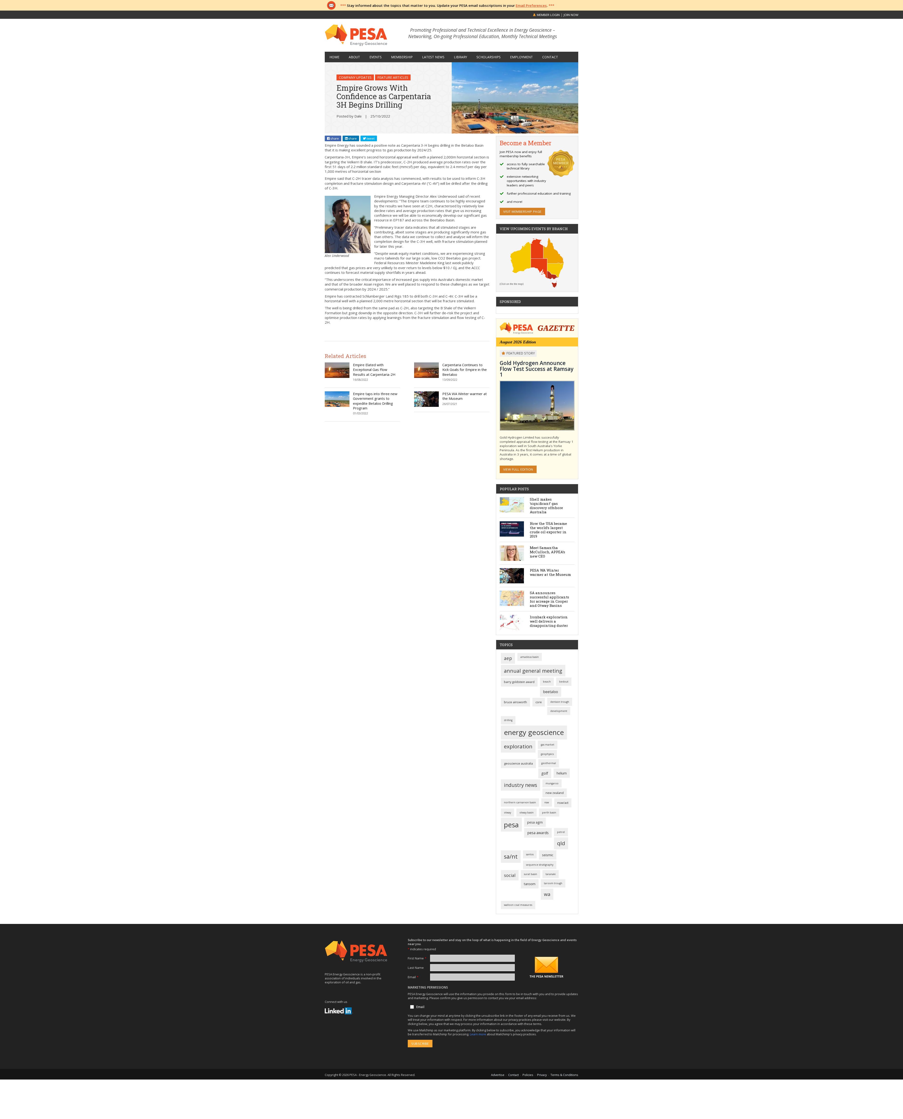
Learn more (478, 1034)
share (334, 138)
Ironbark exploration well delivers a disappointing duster (549, 621)
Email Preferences (531, 5)
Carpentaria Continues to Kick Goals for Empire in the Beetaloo (464, 369)
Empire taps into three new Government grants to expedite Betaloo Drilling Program (375, 400)
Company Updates (355, 77)
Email (413, 977)
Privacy (542, 1075)
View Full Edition (518, 469)
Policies (528, 1075)
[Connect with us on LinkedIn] (339, 1010)
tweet (370, 138)
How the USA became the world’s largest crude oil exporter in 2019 (548, 529)
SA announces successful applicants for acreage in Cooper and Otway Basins (549, 599)
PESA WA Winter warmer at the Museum (550, 572)
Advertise (497, 1075)
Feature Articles (392, 77)
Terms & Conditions (564, 1075)
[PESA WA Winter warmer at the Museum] (426, 405)
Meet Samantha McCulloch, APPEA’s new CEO (547, 552)
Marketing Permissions (428, 987)
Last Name (416, 968)
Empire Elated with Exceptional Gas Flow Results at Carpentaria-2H (374, 369)
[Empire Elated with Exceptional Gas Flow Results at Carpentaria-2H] (337, 376)
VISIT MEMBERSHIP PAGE (522, 211)
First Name (417, 958)
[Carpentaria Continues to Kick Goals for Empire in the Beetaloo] (426, 376)
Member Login (548, 15)
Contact (513, 1075)
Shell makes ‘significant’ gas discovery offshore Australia (546, 505)
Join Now (571, 15)
